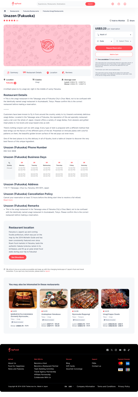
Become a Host (40, 363)
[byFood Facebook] (107, 350)
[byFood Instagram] (116, 350)
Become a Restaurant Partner (46, 366)
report (47, 271)
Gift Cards (70, 366)
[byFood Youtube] (120, 350)
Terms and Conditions (106, 386)
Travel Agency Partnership (45, 372)
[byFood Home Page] (16, 5)
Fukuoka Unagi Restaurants (53, 11)
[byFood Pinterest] (124, 350)
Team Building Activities (44, 369)
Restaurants (14, 11)
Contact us (96, 366)
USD (70, 386)
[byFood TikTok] (129, 350)
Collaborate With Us (42, 377)
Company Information (86, 386)
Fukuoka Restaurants (31, 11)
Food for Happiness (16, 366)
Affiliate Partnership (42, 374)
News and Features (16, 369)
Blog (68, 363)
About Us (12, 363)
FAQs (94, 363)
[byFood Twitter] (112, 350)
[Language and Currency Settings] (112, 4)
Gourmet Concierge (74, 369)
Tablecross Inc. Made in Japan (37, 386)
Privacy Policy (124, 386)
